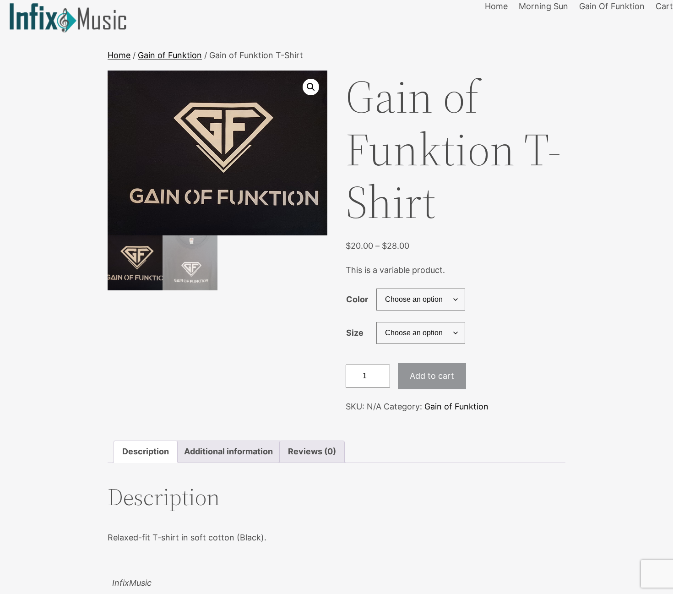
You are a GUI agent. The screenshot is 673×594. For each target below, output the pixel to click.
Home (119, 55)
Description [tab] (145, 451)
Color (357, 299)
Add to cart (432, 376)
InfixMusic (132, 583)
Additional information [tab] (228, 451)
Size (355, 333)
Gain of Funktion (170, 55)
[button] (311, 87)
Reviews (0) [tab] (312, 451)
